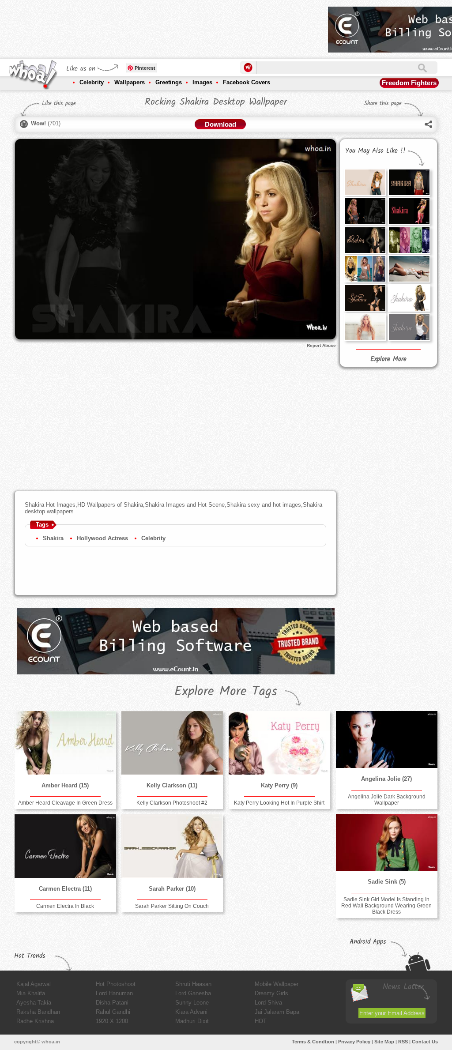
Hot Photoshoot (116, 984)
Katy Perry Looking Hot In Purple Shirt (279, 803)
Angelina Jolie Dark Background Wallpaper (387, 800)
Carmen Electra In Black (65, 906)
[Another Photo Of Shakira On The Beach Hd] (409, 269)
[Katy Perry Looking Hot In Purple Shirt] (279, 742)
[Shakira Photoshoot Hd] (365, 298)
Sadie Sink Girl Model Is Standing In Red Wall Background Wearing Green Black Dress (386, 905)
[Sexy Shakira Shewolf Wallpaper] (365, 240)
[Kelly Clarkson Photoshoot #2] (172, 742)
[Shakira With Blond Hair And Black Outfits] (409, 298)
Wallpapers (129, 82)
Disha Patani (112, 1002)
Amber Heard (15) (65, 785)
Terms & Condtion (313, 1041)
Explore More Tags (225, 691)
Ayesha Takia (33, 1002)
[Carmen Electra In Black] (65, 845)
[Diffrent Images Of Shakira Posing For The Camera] (409, 240)
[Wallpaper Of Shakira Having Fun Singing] (409, 211)
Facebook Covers (246, 82)
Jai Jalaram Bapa (277, 1012)
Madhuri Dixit (192, 1021)
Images (202, 82)
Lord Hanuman (114, 993)
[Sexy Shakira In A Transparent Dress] (409, 182)
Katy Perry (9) (279, 785)
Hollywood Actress (102, 538)
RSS (403, 1041)
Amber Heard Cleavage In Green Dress (65, 803)
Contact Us (425, 1041)
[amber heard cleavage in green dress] (65, 742)
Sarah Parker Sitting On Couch (172, 906)
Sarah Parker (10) (172, 888)
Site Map (384, 1041)
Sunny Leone (192, 1002)
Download (220, 124)
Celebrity (91, 82)
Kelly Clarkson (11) (172, 785)
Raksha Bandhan (38, 1012)
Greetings (168, 82)
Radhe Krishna (35, 1021)
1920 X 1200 (112, 1021)
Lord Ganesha (193, 993)
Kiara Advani (191, 1012)
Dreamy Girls (271, 993)
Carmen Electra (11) (65, 888)
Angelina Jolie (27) (386, 778)
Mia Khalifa (30, 993)
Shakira (53, 538)
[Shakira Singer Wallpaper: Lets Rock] (365, 269)
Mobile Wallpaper (276, 984)
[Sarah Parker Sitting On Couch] (172, 845)
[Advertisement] (160, 26)
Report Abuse (321, 345)
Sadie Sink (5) (387, 881)
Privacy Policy (354, 1041)
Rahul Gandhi (113, 1012)
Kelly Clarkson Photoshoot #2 (171, 803)
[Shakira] (365, 327)
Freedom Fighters (409, 83)
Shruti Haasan (193, 984)
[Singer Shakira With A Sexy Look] (365, 211)
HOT (261, 1021)
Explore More (388, 359)
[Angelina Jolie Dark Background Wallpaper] (386, 739)
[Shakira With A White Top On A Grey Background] (409, 327)
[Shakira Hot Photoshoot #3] (365, 182)
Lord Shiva (268, 1002)
